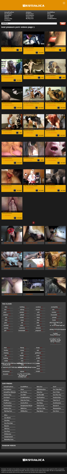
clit (49, 105)
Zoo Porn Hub (7, 423)
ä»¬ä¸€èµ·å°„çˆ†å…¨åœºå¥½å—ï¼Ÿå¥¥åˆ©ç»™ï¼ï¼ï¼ (55, 341)
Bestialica (33, 5)
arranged (53, 77)
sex (10, 187)
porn (7, 312)
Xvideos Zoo (29, 17)
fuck (7, 347)
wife (39, 322)
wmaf (39, 368)
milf (5, 215)
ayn (23, 353)
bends (23, 355)
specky (7, 328)
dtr (23, 322)
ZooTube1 (7, 20)
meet (39, 325)
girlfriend (39, 353)
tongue (54, 105)
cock (49, 50)
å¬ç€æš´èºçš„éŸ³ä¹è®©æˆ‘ (55, 335)
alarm (39, 366)
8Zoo (4, 415)
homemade (23, 330)
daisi (27, 105)
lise (27, 50)
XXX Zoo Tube (40, 408)
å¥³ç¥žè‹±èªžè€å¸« (23, 368)
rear (23, 360)
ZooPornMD (39, 394)
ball (49, 160)
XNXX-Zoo (22, 408)
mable (7, 360)
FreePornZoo (30, 13)
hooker (7, 350)
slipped (53, 50)
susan (23, 350)
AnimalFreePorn (9, 12)
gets (7, 322)
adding (9, 132)
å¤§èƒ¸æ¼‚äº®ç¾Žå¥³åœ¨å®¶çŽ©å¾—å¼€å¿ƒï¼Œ (7, 364)
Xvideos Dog (8, 18)
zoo (7, 309)
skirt (7, 320)
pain (12, 50)
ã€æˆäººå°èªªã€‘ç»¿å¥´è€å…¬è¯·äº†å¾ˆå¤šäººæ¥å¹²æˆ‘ (56, 325)
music (39, 314)
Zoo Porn (6, 431)
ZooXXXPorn (51, 12)
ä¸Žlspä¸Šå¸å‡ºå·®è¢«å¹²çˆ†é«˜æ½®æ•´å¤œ (23, 364)
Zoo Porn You (56, 394)
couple (39, 371)
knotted (7, 325)
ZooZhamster (56, 403)
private (55, 317)
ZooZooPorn (23, 403)
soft (39, 312)
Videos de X (39, 405)
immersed (30, 187)
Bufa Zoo (38, 386)
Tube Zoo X (55, 400)
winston (39, 328)
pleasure (31, 50)
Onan (49, 13)
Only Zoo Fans (23, 400)
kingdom (7, 77)
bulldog (23, 307)
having (55, 132)
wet (39, 350)
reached (11, 105)
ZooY (53, 386)
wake (39, 363)
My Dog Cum (30, 18)
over (23, 358)
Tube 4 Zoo (39, 400)
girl (7, 330)
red (7, 317)
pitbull (23, 314)
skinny (23, 309)
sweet (6, 132)
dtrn (7, 307)
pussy (28, 160)
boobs (54, 160)
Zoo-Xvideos (8, 13)
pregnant (39, 330)
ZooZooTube (56, 397)
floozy (23, 347)
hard (9, 50)
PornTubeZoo (30, 15)
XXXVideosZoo (40, 389)
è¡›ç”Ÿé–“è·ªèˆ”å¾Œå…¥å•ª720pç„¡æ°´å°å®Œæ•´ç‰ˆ (23, 375)
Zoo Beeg (39, 403)
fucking (11, 160)
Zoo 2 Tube (55, 392)
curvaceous (7, 371)
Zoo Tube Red (56, 389)
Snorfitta (6, 420)
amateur (7, 314)
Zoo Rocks (50, 15)
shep (39, 317)
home (55, 320)
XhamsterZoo (56, 408)
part (49, 187)
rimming (7, 353)
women (23, 312)
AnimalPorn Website (7, 16)
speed (28, 132)
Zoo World (6, 417)
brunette (7, 374)
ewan (23, 320)
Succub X (55, 405)
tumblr (23, 317)
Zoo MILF (50, 17)
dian (39, 320)
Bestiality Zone (7, 439)
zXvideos (28, 12)
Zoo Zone (55, 411)
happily (8, 215)
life (27, 187)
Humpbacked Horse (25, 405)
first (51, 105)
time (49, 77)
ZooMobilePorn (52, 18)
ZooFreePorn (40, 397)
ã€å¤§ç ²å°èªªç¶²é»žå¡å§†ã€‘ (56, 330)
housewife (55, 314)
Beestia (5, 426)
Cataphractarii (7, 436)
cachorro (23, 328)
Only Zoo (38, 392)
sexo (23, 325)
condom (39, 307)
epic (39, 360)
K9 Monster (6, 434)
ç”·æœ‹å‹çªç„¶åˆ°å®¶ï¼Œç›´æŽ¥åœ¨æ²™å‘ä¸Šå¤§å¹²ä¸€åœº (7, 368)
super (31, 132)
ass (7, 355)
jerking (6, 50)
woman (39, 309)
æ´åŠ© (39, 358)
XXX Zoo (5, 428)
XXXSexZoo (22, 411)
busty (39, 347)
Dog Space (39, 411)
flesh (31, 160)
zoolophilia (55, 307)
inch (52, 132)
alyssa (23, 371)
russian (55, 312)
